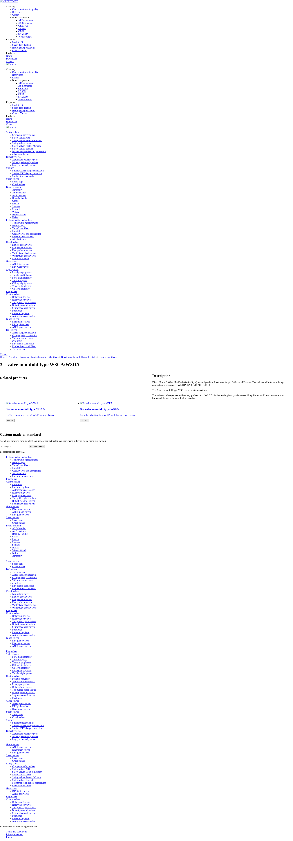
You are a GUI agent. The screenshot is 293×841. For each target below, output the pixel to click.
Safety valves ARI (21, 137)
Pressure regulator (20, 313)
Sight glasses (12, 269)
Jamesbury (17, 190)
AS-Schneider (25, 23)
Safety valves (12, 132)
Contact (10, 61)
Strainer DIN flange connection (27, 173)
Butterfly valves (13, 157)
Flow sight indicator (21, 277)
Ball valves (11, 330)
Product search (36, 446)
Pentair (15, 203)
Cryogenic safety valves (23, 135)
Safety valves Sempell (22, 148)
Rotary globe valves (21, 299)
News (9, 56)
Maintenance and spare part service (29, 151)
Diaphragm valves (21, 321)
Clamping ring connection (24, 335)
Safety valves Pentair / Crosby (26, 146)
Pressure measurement (23, 236)
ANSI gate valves (20, 264)
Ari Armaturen (19, 195)
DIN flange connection (23, 343)
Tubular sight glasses (22, 275)
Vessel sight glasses (21, 286)
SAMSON (23, 34)
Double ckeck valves (22, 244)
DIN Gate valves (20, 266)
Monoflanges (18, 225)
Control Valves (19, 50)
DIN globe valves (20, 324)
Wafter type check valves (24, 253)
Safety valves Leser (21, 143)
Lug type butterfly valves (24, 165)
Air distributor (19, 239)
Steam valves (12, 179)
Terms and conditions (16, 831)
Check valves (18, 184)
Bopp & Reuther (20, 198)
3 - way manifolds (107, 357)
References (17, 12)
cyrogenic (17, 341)
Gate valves (11, 261)
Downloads (11, 58)
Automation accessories (23, 316)
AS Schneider (19, 192)
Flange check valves (22, 247)
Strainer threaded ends (23, 176)
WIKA (15, 212)
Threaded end (18, 349)
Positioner (17, 310)
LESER (22, 28)
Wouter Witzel (25, 36)
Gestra (15, 201)
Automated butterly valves (25, 159)
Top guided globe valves (24, 302)
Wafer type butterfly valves (25, 162)
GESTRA (23, 25)
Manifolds (17, 231)
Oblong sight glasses (22, 283)
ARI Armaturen (25, 20)
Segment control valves (23, 308)
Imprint (9, 837)
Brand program (13, 187)
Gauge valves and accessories (26, 233)
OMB (21, 31)
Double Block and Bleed (24, 346)
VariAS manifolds (20, 228)
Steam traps (17, 181)
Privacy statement (14, 834)
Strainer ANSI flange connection (28, 170)
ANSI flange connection (24, 332)
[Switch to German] (11, 64)
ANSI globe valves (21, 327)
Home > (4, 357)
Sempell (16, 209)
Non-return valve (20, 258)
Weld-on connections (22, 338)
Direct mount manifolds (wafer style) (78, 357)
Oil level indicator (20, 288)
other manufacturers (21, 154)
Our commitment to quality (25, 9)
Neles (15, 217)
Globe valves (12, 319)
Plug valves (11, 291)
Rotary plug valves (21, 297)
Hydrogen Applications (23, 47)
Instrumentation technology (19, 220)
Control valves (13, 294)
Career (15, 14)
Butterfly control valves (23, 305)
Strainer (10, 168)
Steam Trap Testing (21, 45)
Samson (16, 206)
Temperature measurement (25, 223)
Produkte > (14, 357)
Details (10, 420)
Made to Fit (17, 42)
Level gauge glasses (21, 272)
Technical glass (19, 280)
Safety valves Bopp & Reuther (27, 140)
